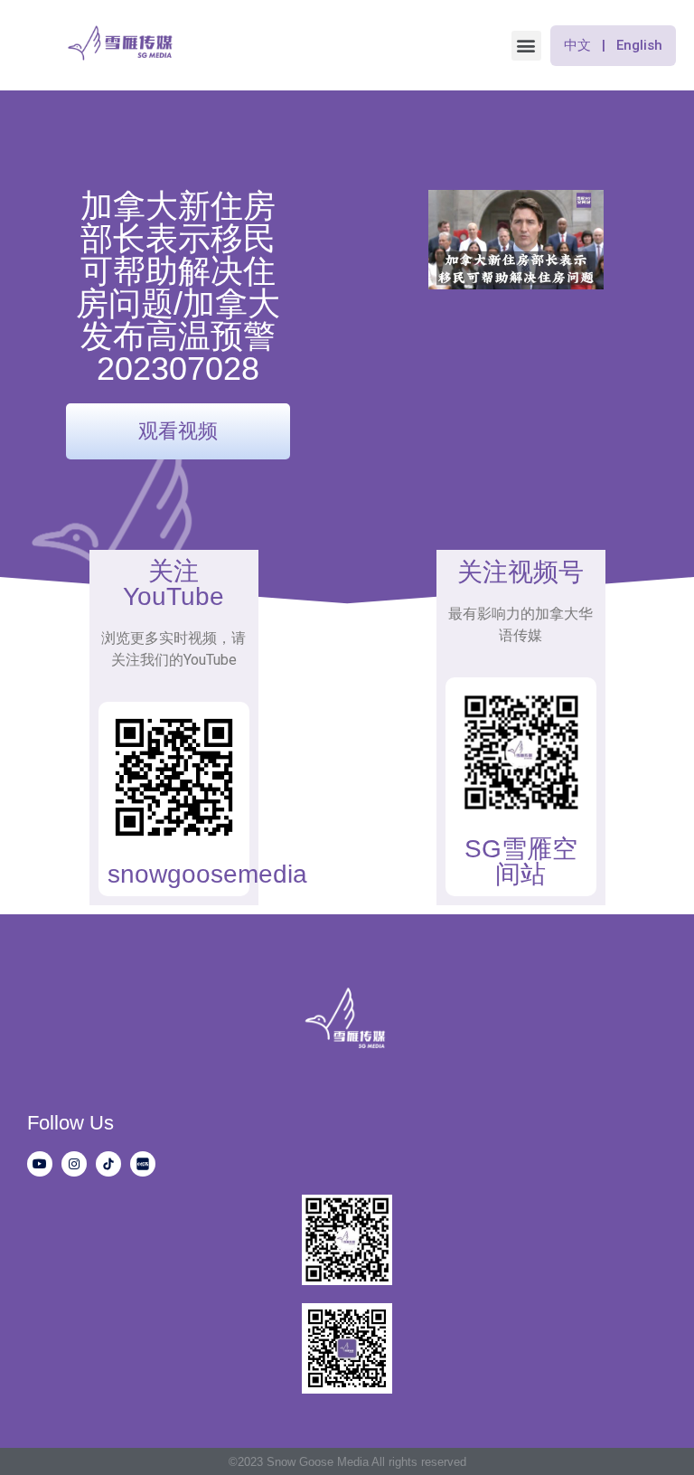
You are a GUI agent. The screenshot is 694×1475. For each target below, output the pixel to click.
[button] (526, 46)
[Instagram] (74, 1164)
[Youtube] (39, 1164)
